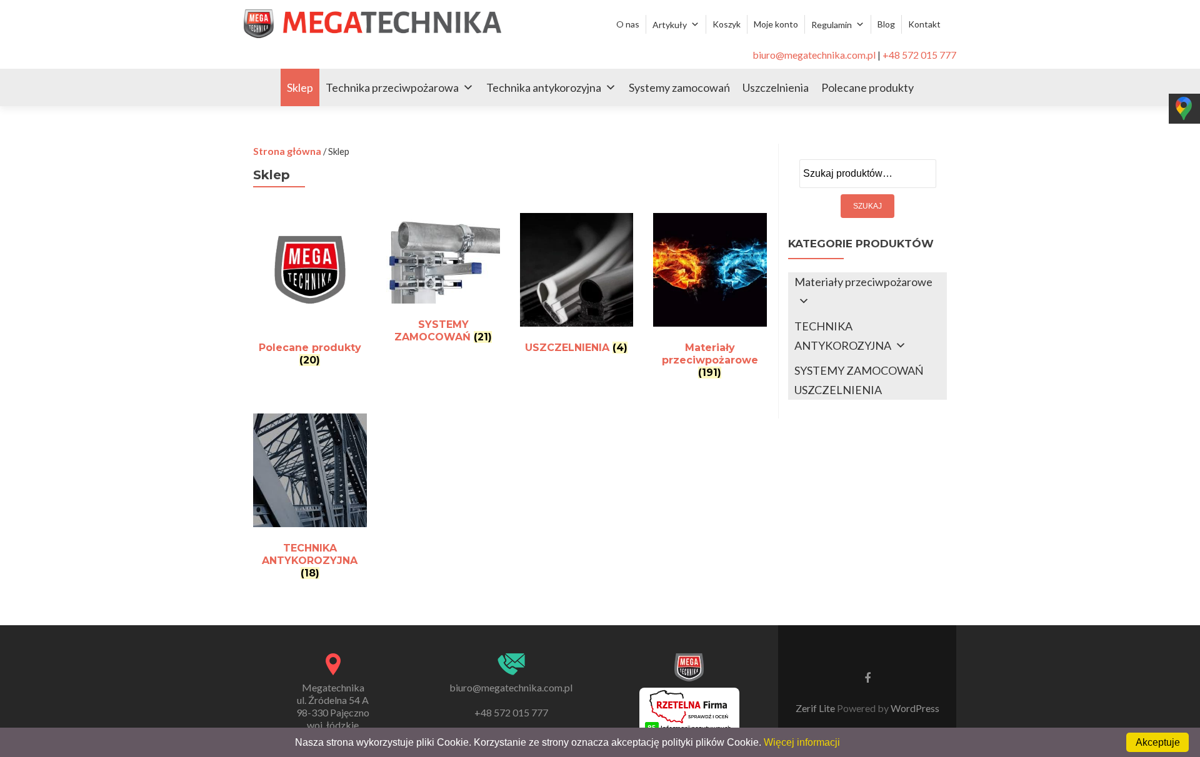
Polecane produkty (867, 87)
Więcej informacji (802, 742)
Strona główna (287, 151)
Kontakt (924, 24)
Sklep (300, 87)
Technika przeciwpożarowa (392, 87)
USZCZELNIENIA (838, 390)
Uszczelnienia (775, 87)
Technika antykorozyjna (543, 87)
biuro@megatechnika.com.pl (814, 55)
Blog (886, 24)
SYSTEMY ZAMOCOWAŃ (859, 370)
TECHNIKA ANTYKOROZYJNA (842, 335)
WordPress (914, 708)
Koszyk (726, 24)
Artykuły (669, 24)
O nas (627, 24)
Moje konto (776, 24)
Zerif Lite (816, 708)
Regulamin (831, 24)
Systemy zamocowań (679, 87)
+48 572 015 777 (919, 55)
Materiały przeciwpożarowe (863, 282)
